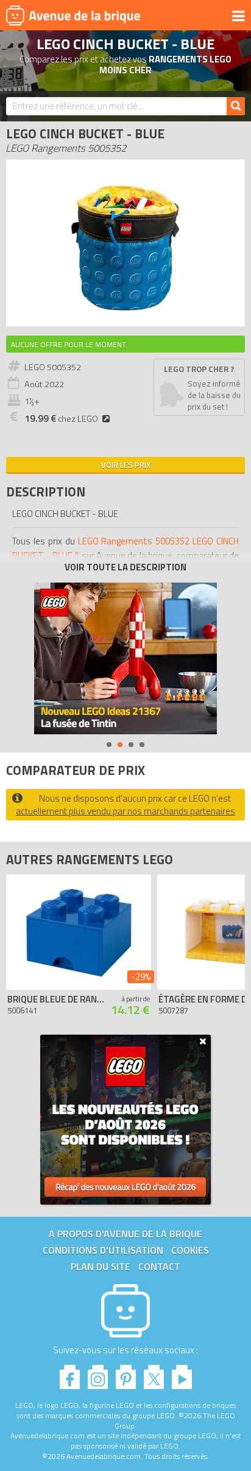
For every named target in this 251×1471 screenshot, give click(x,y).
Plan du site (100, 1266)
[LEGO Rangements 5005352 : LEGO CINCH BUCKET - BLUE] (125, 314)
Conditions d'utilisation (103, 1250)
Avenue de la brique (73, 15)
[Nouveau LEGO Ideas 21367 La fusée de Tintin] (125, 658)
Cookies (190, 1250)
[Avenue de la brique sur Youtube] (182, 1374)
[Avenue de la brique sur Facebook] (70, 1374)
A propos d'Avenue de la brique (125, 1233)
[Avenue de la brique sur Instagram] (98, 1374)
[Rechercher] (236, 106)
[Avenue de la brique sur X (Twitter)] (154, 1374)
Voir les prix (125, 465)
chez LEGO (61, 418)
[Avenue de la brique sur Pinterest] (126, 1374)
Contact (159, 1266)
